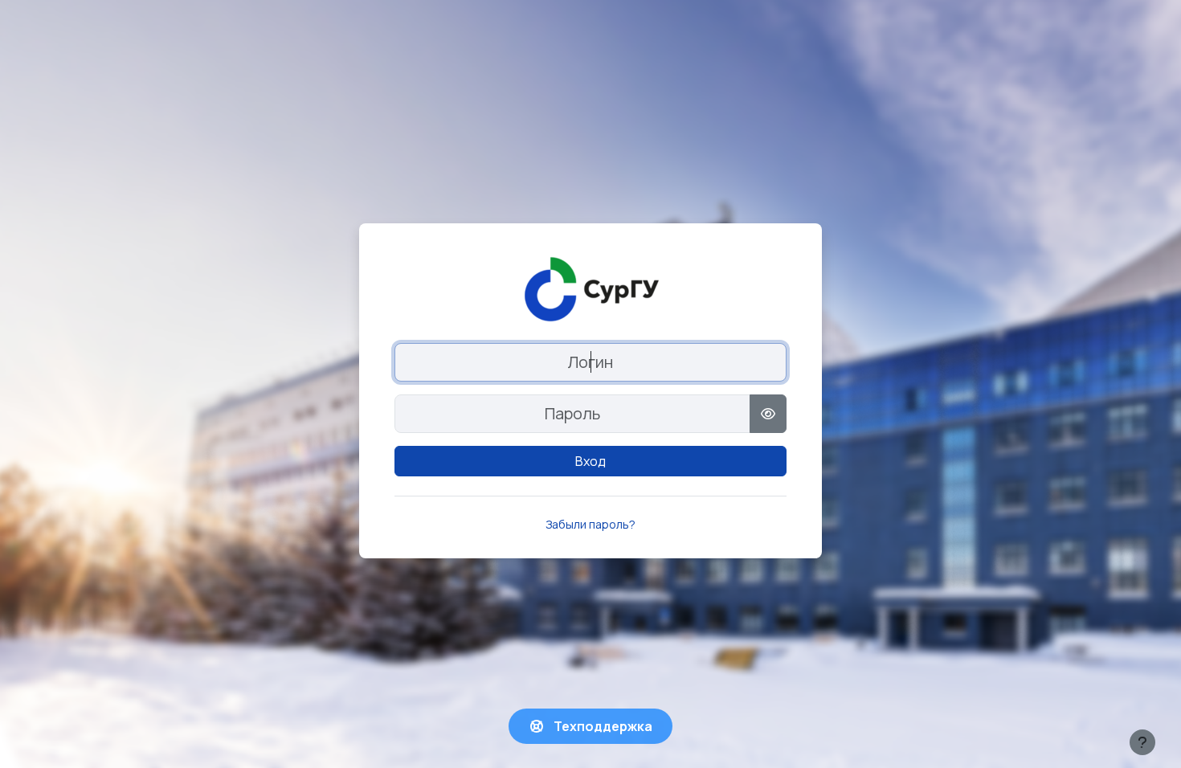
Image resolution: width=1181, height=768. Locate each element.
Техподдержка (601, 726)
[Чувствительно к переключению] (768, 413)
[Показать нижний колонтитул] (1142, 742)
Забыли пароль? (590, 524)
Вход (590, 461)
